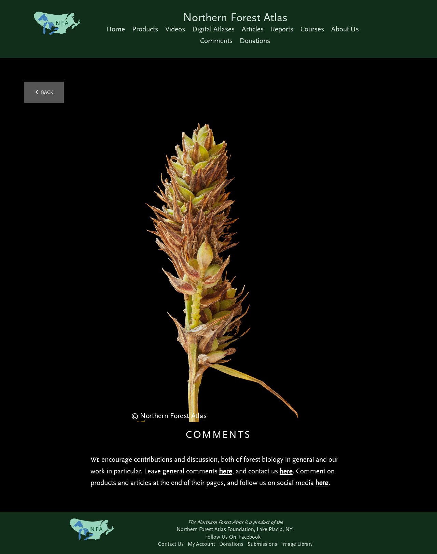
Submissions (262, 544)
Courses (312, 29)
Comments (216, 40)
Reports (282, 29)
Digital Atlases (213, 29)
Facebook (249, 537)
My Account (201, 544)
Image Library (296, 544)
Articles (253, 29)
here (225, 471)
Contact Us (171, 544)
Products (145, 29)
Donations (255, 40)
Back (46, 92)
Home (115, 29)
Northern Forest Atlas (235, 17)
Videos (175, 29)
